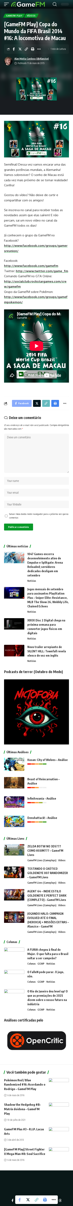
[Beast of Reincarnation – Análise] (14, 784)
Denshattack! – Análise (42, 818)
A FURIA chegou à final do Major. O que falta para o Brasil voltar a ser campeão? (47, 954)
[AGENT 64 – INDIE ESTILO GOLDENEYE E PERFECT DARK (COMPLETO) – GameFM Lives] (14, 896)
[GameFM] (28, 4)
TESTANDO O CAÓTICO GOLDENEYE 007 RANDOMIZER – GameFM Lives (47, 873)
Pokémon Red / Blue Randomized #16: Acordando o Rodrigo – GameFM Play (24, 1084)
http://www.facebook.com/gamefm (31, 266)
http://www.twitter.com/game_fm (42, 271)
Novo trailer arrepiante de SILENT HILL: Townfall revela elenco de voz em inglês (46, 651)
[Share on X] (20, 49)
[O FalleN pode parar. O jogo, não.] (14, 977)
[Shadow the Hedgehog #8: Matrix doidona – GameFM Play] (59, 1108)
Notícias (31, 580)
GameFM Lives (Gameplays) (41, 860)
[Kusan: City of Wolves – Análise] (14, 765)
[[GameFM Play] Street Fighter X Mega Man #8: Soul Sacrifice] (59, 1153)
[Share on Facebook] (14, 49)
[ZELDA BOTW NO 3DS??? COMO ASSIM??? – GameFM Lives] (14, 851)
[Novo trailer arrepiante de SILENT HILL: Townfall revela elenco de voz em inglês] (14, 652)
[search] (55, 4)
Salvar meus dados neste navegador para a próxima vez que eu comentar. (38, 516)
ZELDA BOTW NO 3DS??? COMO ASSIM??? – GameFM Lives (45, 851)
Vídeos (31, 15)
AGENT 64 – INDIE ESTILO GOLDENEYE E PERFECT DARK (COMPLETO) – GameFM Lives (47, 895)
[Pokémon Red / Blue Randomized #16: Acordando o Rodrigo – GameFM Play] (59, 1084)
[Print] (32, 49)
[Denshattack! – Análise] (14, 823)
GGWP (41, 963)
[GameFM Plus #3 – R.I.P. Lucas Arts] (59, 1133)
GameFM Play (14, 15)
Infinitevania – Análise (41, 798)
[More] (39, 49)
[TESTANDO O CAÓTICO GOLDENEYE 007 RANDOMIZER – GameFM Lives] (14, 874)
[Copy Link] (26, 49)
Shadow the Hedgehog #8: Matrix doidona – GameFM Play (22, 1109)
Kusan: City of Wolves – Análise (47, 760)
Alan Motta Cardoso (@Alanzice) (31, 58)
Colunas (31, 963)
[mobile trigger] (7, 4)
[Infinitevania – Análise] (14, 804)
